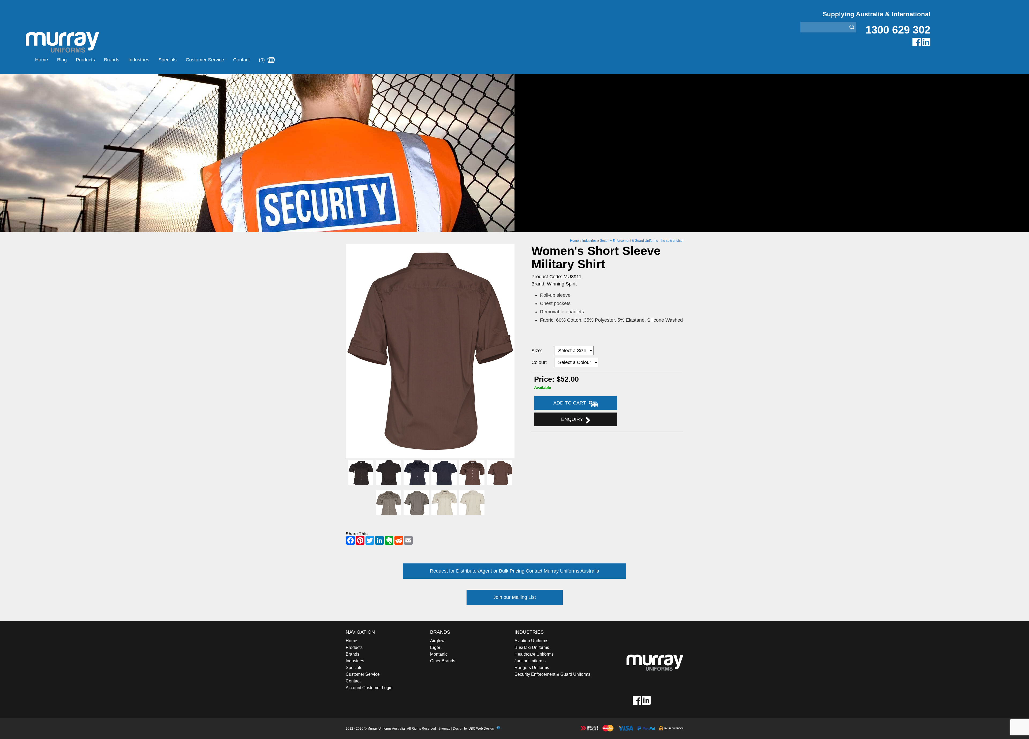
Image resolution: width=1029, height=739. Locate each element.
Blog (62, 59)
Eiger (435, 647)
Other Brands (442, 661)
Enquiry (573, 419)
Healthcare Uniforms (534, 654)
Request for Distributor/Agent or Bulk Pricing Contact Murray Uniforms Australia (514, 571)
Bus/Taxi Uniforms (531, 647)
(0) (262, 59)
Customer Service (205, 59)
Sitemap (444, 728)
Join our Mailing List (514, 597)
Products (85, 59)
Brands (111, 59)
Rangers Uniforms (531, 667)
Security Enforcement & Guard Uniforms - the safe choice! (641, 241)
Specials (167, 59)
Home (41, 59)
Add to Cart (571, 403)
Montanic (439, 654)
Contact (241, 59)
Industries (138, 59)
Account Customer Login (369, 687)
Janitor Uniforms (530, 661)
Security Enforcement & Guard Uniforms (552, 674)
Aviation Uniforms (531, 640)
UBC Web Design (481, 728)
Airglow (437, 640)
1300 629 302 (898, 30)
